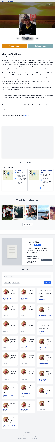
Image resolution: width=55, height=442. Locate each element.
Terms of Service (31, 436)
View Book (30, 244)
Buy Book (37, 244)
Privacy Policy (23, 436)
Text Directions (20, 186)
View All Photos (27, 224)
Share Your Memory (46, 259)
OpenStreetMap (29, 438)
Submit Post (47, 282)
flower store (26, 115)
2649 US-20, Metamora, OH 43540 (20, 182)
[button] (8, 173)
